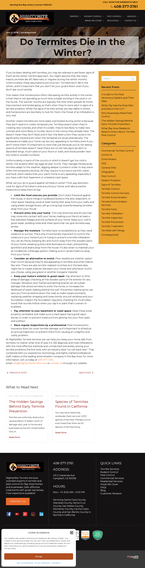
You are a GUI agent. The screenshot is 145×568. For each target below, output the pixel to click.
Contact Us (130, 21)
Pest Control (114, 16)
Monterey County (63, 509)
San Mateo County (72, 506)
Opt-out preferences (25, 563)
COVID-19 (106, 155)
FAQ (103, 163)
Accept (38, 556)
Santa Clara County (75, 499)
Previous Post (18, 372)
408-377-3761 (126, 6)
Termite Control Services (115, 193)
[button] (71, 532)
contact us (56, 363)
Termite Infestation (112, 213)
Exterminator (109, 159)
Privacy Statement (42, 563)
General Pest (108, 167)
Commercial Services (112, 478)
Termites (74, 16)
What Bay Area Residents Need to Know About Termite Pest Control (118, 132)
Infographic (107, 172)
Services (131, 16)
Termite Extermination (114, 197)
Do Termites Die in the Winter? (72, 47)
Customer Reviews (110, 493)
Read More (14, 437)
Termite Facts (109, 209)
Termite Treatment (112, 226)
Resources (113, 21)
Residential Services (111, 481)
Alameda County (62, 503)
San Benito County (77, 512)
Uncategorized (28, 32)
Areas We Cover (93, 21)
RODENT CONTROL (93, 16)
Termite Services (109, 469)
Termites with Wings (112, 230)
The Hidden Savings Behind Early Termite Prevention (26, 406)
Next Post (85, 372)
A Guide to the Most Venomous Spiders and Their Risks (117, 98)
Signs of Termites (111, 184)
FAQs (103, 487)
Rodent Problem (111, 180)
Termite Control (110, 189)
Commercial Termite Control (117, 150)
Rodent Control (109, 472)
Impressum (56, 563)
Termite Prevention (112, 222)
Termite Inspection (112, 217)
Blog (103, 490)
